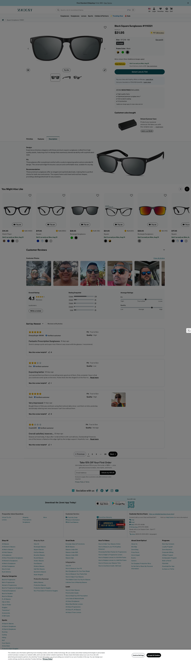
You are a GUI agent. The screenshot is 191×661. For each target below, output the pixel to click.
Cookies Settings (138, 655)
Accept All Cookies (154, 655)
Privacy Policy (47, 659)
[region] (95, 655)
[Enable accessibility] (188, 330)
